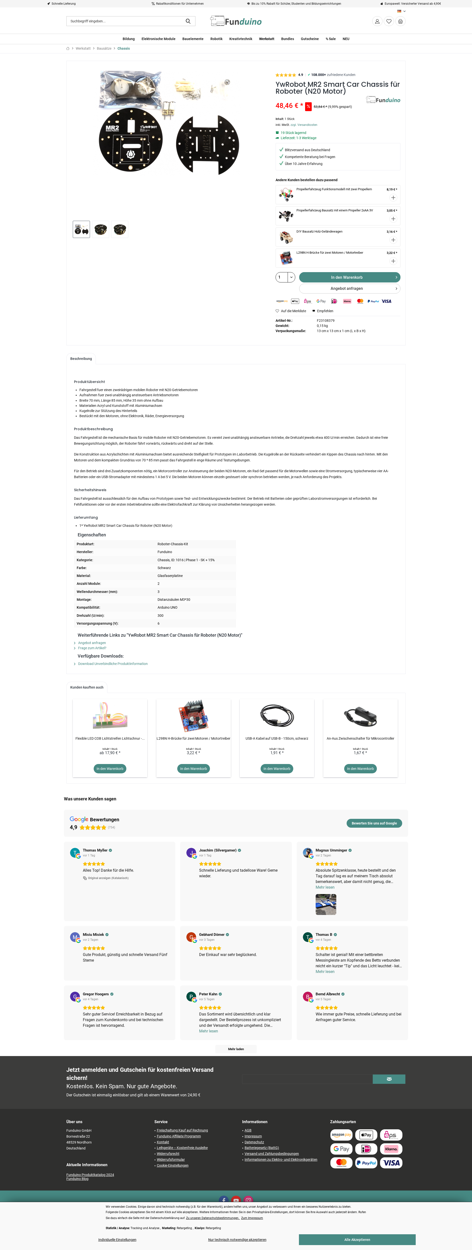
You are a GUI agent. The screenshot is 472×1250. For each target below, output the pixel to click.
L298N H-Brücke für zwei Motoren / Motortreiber (329, 252)
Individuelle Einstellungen (117, 1240)
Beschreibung (81, 359)
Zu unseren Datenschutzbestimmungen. (213, 1218)
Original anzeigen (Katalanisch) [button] (108, 878)
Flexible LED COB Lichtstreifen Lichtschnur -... (110, 738)
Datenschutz (254, 1142)
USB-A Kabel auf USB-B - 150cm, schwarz (277, 738)
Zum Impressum (252, 1218)
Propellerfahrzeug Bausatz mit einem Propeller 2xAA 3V (334, 210)
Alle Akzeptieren (357, 1240)
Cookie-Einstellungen (173, 1165)
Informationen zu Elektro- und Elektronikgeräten (281, 1160)
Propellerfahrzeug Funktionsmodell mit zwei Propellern (334, 189)
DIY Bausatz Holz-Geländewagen (319, 231)
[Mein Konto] (377, 21)
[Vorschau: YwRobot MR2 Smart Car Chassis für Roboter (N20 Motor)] (81, 229)
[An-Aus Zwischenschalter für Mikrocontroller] (360, 716)
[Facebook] (224, 1201)
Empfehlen (324, 311)
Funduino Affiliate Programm (179, 1136)
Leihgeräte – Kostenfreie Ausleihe (182, 1148)
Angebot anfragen (347, 288)
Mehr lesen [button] (325, 887)
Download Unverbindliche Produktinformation (112, 664)
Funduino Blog (77, 1179)
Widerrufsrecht (168, 1154)
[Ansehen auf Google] (75, 853)
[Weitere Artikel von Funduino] (383, 104)
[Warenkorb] (400, 21)
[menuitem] (400, 21)
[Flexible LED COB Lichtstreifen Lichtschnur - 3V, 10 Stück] (110, 716)
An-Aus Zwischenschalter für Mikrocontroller (360, 738)
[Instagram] (248, 1201)
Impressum (253, 1136)
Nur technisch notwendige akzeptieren (237, 1240)
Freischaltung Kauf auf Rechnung (182, 1130)
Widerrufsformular (171, 1160)
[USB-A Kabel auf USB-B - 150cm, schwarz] (277, 716)
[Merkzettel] (389, 21)
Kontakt (163, 1142)
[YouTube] (236, 1201)
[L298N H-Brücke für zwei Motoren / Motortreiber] (193, 716)
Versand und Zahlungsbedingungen (272, 1154)
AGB (248, 1130)
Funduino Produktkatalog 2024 (90, 1175)
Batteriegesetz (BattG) (262, 1148)
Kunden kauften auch (86, 687)
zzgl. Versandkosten (304, 125)
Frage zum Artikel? (91, 648)
